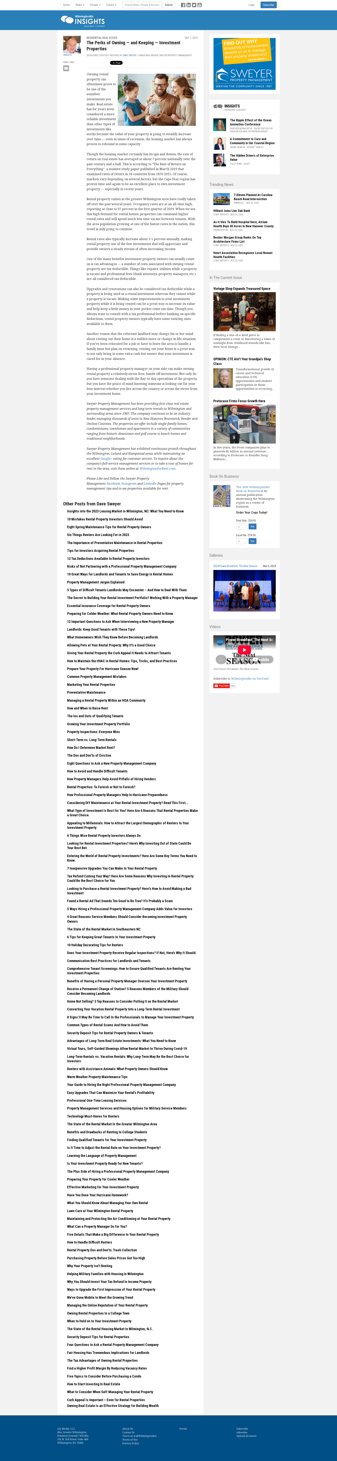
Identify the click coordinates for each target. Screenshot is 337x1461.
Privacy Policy (130, 1443)
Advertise (241, 1432)
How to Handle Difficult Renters (89, 1242)
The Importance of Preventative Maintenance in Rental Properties (114, 543)
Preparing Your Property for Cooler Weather (98, 1179)
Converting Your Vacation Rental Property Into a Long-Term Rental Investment (123, 1009)
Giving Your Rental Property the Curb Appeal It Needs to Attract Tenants (119, 653)
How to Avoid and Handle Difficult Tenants (97, 771)
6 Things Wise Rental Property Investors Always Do (104, 835)
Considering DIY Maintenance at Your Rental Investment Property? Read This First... (127, 803)
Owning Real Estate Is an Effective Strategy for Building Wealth (113, 1406)
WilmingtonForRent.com (157, 468)
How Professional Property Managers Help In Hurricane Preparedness (117, 795)
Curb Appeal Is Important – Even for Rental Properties (106, 1400)
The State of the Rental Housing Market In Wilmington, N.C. (110, 1329)
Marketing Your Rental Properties (91, 685)
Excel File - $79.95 (246, 535)
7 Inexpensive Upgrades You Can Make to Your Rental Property (112, 868)
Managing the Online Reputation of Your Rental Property (107, 1305)
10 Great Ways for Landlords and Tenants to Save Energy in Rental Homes (120, 574)
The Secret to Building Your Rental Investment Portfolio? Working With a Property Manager (132, 598)
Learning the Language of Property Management (102, 1156)
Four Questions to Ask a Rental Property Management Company (113, 1345)
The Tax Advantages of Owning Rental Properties (102, 1360)
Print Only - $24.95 (246, 520)
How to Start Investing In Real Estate (93, 1384)
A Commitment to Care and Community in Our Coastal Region (252, 141)
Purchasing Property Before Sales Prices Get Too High (106, 1258)
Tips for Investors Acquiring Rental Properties (100, 551)
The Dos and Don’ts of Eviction (89, 755)
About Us (127, 1428)
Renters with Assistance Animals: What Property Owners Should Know (117, 1069)
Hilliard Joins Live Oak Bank (231, 211)
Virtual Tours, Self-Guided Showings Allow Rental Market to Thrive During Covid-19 (127, 1048)
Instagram (129, 483)
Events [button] (110, 4)
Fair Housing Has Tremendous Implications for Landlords (108, 1353)
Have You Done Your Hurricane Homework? (97, 1195)
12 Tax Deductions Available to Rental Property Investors (108, 559)
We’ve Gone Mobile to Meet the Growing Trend (100, 1297)
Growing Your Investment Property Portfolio (98, 724)
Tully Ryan (236, 163)
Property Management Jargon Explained (95, 582)
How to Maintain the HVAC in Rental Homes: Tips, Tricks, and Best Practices (122, 661)
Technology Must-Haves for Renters (93, 1116)
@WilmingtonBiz (146, 1436)
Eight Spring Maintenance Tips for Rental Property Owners (109, 527)
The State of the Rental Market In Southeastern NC (104, 929)
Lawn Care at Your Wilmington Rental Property (100, 1211)
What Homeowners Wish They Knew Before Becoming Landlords (112, 637)
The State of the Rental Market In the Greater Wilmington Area (112, 1124)
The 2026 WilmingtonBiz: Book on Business (253, 489)
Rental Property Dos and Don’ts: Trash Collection (102, 1250)
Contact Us (128, 1432)
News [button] (79, 4)
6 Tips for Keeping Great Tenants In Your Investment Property (111, 937)
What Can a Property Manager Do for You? (97, 1226)
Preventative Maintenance (86, 692)
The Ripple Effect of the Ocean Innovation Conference (250, 122)
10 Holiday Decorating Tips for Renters (95, 945)
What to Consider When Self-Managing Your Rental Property (110, 1392)
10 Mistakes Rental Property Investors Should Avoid (105, 519)
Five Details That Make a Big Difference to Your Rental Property (113, 1234)
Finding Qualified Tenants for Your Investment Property (107, 1140)
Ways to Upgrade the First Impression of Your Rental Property (111, 1289)
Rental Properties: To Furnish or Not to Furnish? (101, 787)
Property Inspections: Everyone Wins (93, 732)
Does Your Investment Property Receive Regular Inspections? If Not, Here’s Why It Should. (131, 953)
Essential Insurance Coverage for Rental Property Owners (108, 606)
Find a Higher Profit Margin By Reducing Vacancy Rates (107, 1368)
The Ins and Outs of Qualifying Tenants (95, 716)
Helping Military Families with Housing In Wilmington (105, 1274)
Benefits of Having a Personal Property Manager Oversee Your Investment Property (127, 981)
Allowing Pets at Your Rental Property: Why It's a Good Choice (111, 645)
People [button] (94, 4)
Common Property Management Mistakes (97, 677)
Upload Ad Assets (246, 1436)
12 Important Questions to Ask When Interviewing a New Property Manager (120, 622)
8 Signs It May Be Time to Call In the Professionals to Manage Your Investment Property (130, 1017)
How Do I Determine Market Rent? (91, 748)
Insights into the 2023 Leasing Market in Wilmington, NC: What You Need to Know (125, 511)
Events (183, 1428)
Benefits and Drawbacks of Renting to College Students (107, 1132)
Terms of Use (130, 1439)
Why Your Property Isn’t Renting (89, 1266)
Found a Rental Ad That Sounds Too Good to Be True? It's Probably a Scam (120, 901)
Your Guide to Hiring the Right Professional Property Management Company (121, 1085)
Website (67, 55)
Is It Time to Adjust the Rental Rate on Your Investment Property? (114, 1148)
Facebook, (113, 483)
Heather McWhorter (241, 128)
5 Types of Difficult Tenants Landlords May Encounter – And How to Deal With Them (127, 590)
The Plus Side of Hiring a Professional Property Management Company (118, 1171)
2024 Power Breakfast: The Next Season (235, 566)
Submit (169, 4)
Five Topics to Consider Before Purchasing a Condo (104, 1376)
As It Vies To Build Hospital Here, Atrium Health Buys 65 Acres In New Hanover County (243, 224)
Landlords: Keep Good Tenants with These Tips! (101, 629)
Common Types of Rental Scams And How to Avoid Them (107, 1025)
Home (66, 4)
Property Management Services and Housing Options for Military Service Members (127, 1108)
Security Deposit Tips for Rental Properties (98, 1337)
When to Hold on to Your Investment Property (99, 1321)
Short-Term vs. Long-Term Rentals (92, 740)
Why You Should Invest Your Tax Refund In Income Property (109, 1282)
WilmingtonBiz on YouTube (250, 678)
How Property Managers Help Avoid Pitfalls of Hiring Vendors (111, 779)
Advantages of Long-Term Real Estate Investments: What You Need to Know (121, 1041)
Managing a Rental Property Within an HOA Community (106, 700)
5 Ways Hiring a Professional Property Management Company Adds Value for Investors (129, 909)
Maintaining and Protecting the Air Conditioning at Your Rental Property (118, 1219)
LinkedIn (150, 483)
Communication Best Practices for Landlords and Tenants (109, 961)
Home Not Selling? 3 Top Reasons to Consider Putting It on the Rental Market (122, 1001)
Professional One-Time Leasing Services (97, 1100)
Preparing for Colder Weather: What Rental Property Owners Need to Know (120, 614)
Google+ (106, 458)
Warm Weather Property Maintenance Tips (97, 1077)
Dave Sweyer (129, 55)
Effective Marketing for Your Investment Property (103, 1187)
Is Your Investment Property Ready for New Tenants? (105, 1163)
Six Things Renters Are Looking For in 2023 (98, 535)
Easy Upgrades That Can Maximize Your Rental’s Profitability (110, 1093)
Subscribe (242, 1428)
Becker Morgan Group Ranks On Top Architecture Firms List (237, 239)
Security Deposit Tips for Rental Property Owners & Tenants (110, 1033)
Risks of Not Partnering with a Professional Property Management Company (121, 566)
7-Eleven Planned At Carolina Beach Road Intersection (253, 197)
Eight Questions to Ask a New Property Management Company (111, 763)
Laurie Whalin (237, 147)
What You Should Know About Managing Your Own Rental (107, 1203)
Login (252, 4)
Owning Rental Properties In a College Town (98, 1313)
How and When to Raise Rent (87, 708)
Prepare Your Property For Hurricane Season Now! (102, 669)
